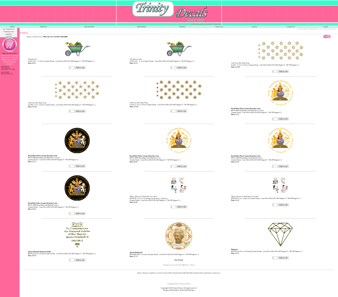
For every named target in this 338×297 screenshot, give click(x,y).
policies (153, 273)
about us (145, 273)
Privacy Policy (185, 284)
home (139, 273)
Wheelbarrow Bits (136, 59)
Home (29, 37)
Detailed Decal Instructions (194, 273)
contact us (216, 273)
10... (188, 265)
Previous (166, 265)
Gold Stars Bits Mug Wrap (240, 63)
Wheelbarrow (32, 59)
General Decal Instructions (173, 273)
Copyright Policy (173, 284)
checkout (207, 273)
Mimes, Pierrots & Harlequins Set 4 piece (143, 196)
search (159, 273)
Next (192, 265)
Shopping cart (10, 29)
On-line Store (36, 37)
